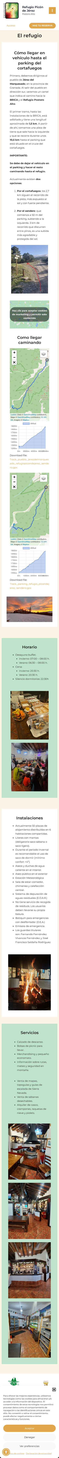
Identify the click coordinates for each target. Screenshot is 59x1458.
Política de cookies (15, 1453)
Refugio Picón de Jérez (32, 8)
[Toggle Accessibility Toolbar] (6, 1452)
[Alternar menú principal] (52, 10)
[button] (54, 1389)
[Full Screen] (14, 362)
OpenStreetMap (30, 414)
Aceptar (29, 1428)
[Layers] (43, 353)
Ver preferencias (29, 1446)
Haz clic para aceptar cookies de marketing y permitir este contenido (29, 314)
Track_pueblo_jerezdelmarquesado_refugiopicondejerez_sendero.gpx (29, 463)
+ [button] (14, 352)
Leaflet (13, 414)
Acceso (11, 25)
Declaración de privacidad (38, 1453)
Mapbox (26, 419)
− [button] (14, 357)
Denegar (29, 1437)
